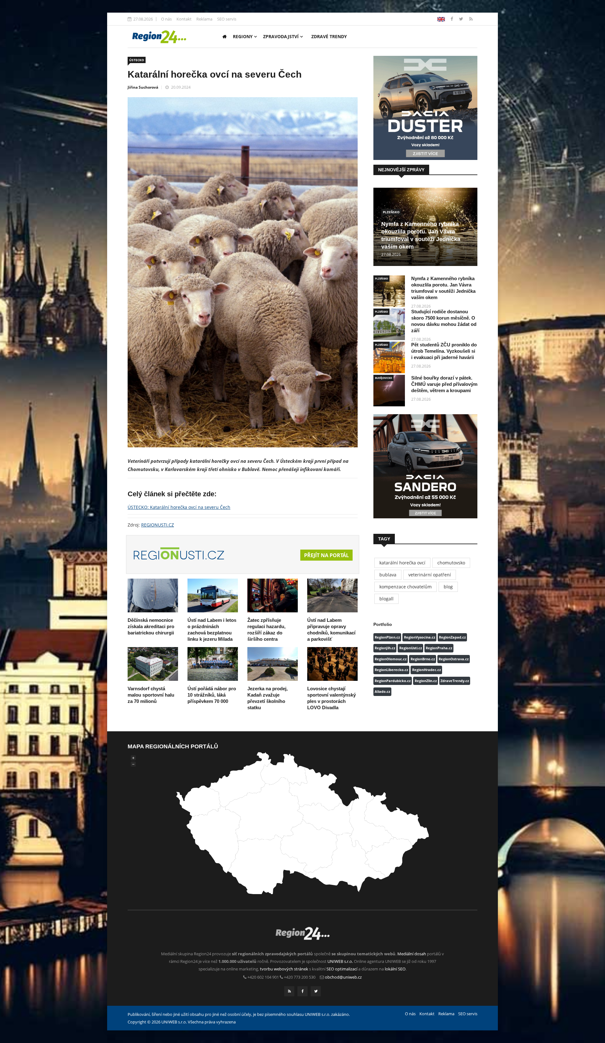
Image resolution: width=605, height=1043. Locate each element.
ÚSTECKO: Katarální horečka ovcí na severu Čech (179, 507)
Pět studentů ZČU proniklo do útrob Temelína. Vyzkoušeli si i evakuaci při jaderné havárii (444, 351)
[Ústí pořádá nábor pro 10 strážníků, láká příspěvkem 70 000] (212, 664)
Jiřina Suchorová (143, 87)
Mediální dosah (411, 954)
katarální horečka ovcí (402, 563)
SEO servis (226, 19)
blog (448, 587)
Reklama (204, 19)
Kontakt (184, 19)
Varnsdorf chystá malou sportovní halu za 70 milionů (151, 695)
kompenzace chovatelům (405, 587)
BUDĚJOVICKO (383, 378)
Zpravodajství (281, 36)
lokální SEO (395, 969)
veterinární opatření (429, 575)
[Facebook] (441, 19)
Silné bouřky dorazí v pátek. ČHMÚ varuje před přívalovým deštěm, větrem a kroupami (444, 384)
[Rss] (471, 19)
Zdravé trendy (329, 36)
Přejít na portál (326, 555)
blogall (386, 599)
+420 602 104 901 (263, 977)
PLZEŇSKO (391, 212)
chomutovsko (451, 563)
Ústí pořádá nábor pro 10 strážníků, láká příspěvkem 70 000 (211, 695)
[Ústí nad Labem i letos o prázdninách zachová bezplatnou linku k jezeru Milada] (212, 595)
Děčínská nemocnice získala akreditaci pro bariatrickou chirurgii (151, 626)
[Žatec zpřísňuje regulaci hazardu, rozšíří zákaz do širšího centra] (272, 595)
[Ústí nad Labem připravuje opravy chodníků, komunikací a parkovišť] (332, 595)
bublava (387, 575)
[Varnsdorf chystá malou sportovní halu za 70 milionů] (153, 664)
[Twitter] (461, 19)
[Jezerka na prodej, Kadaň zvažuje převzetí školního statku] (272, 664)
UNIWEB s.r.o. (340, 961)
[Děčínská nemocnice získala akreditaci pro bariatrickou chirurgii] (153, 595)
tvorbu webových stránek (284, 969)
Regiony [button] (243, 36)
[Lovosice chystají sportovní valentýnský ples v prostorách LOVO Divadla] (332, 664)
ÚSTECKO (136, 60)
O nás (166, 19)
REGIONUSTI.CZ (157, 525)
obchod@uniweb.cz (343, 977)
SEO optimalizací (341, 969)
